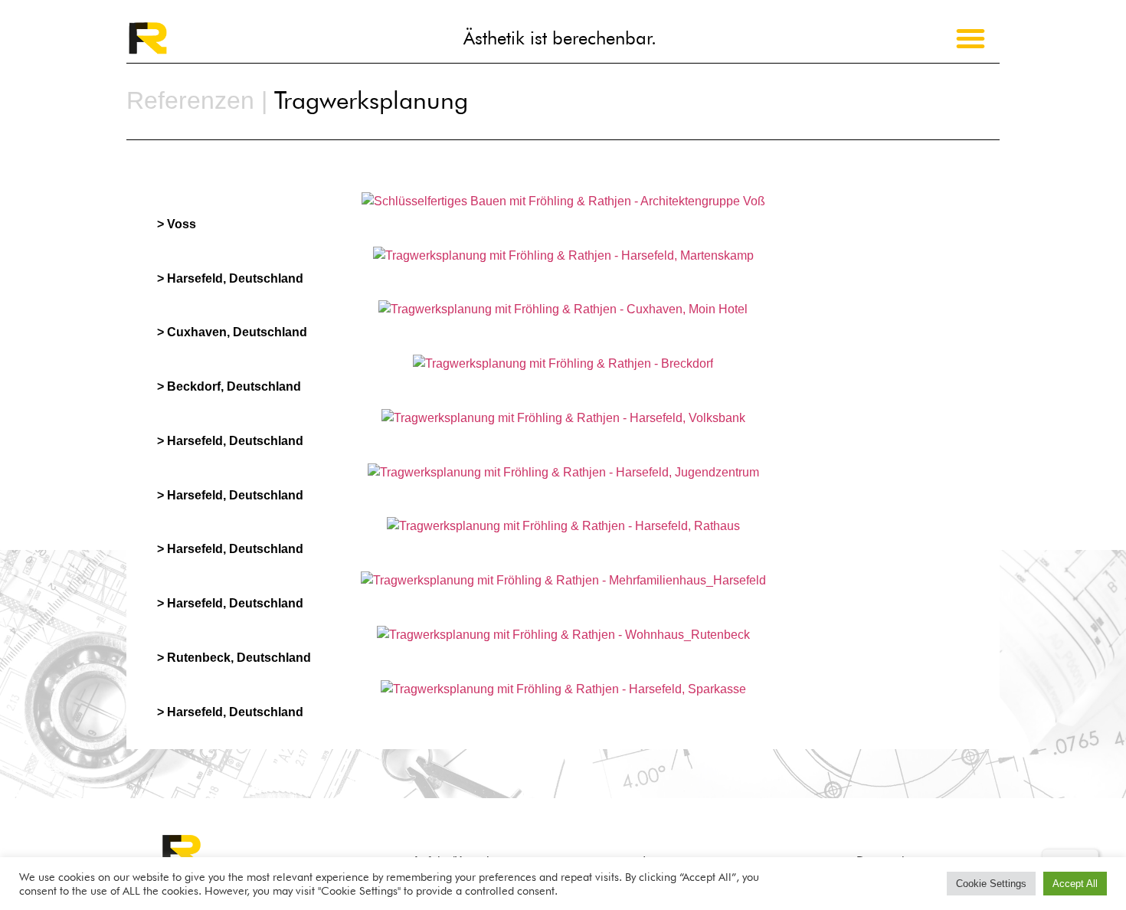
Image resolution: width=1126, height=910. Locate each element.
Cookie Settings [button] (991, 883)
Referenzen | (196, 100)
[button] (970, 38)
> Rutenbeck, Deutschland (234, 657)
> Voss (176, 224)
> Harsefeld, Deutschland (230, 278)
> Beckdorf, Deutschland (229, 386)
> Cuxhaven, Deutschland (232, 332)
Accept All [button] (1075, 883)
